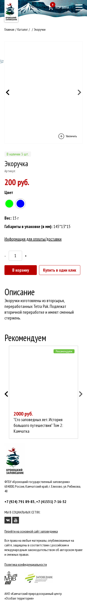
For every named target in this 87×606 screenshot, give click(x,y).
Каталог (22, 29)
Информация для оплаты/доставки (33, 239)
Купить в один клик (59, 270)
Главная (9, 29)
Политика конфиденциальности (25, 564)
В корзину (20, 270)
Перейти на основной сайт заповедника (31, 531)
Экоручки (40, 29)
